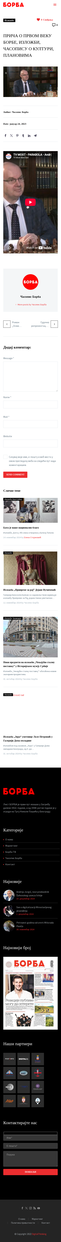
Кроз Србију (17, 499)
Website (7, 436)
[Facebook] (5, 135)
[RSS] (34, 1208)
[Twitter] (11, 135)
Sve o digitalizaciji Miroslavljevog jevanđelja (34, 909)
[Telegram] (35, 135)
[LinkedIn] (29, 135)
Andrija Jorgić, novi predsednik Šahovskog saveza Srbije (32, 893)
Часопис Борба (13, 858)
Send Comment (15, 474)
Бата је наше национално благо (21, 527)
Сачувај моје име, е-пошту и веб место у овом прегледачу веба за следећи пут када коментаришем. (32, 460)
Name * (7, 397)
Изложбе (9, 20)
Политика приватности (23, 1223)
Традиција (17, 618)
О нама (9, 839)
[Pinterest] (17, 135)
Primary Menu (55, 4)
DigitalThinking (39, 1234)
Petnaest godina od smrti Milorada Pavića (35, 924)
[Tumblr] (23, 135)
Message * (8, 358)
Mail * (6, 416)
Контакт (10, 864)
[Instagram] (30, 1208)
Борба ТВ (10, 851)
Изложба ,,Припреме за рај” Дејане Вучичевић (29, 590)
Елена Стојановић (32, 537)
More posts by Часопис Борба (32, 304)
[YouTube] (38, 1208)
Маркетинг (11, 845)
